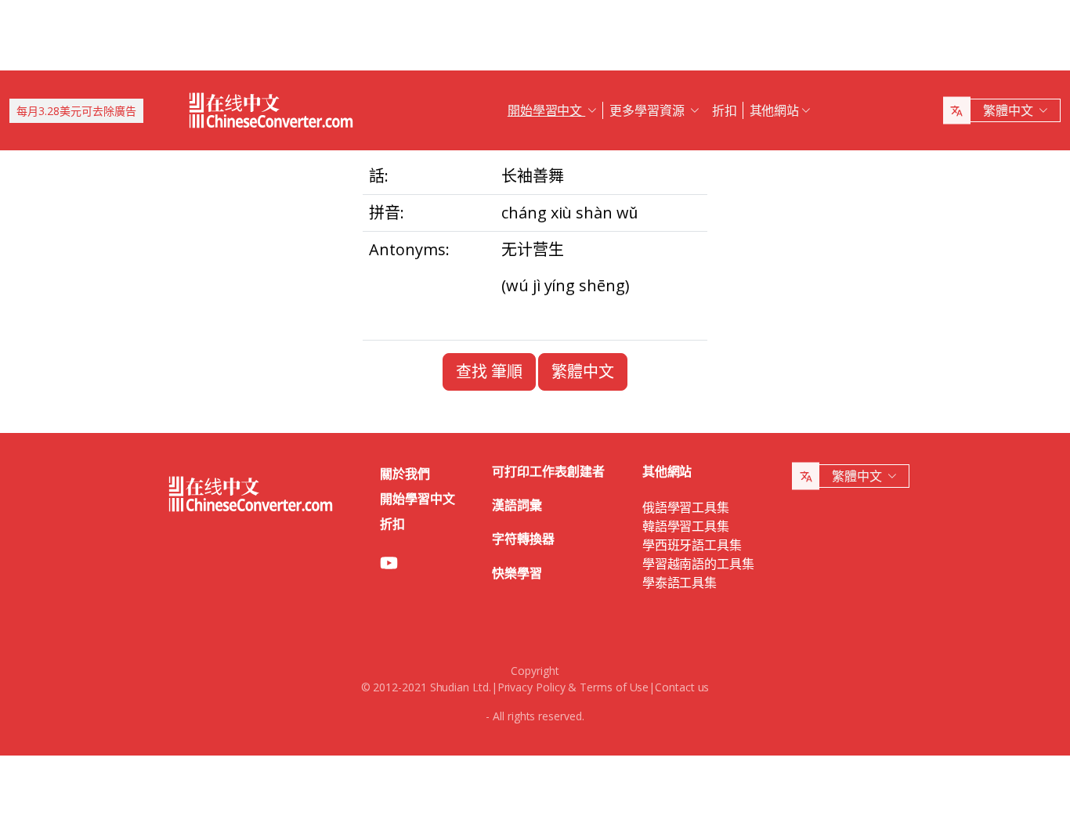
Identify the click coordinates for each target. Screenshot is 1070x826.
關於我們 (405, 473)
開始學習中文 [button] (546, 110)
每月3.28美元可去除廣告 (76, 110)
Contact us (682, 687)
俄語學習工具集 (685, 507)
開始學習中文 (417, 498)
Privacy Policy (531, 687)
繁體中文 (582, 371)
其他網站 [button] (775, 110)
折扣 (724, 110)
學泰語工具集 (680, 582)
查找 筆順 (489, 371)
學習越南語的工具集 (698, 563)
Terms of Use (614, 687)
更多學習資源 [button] (648, 110)
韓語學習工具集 (685, 526)
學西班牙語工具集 (692, 545)
